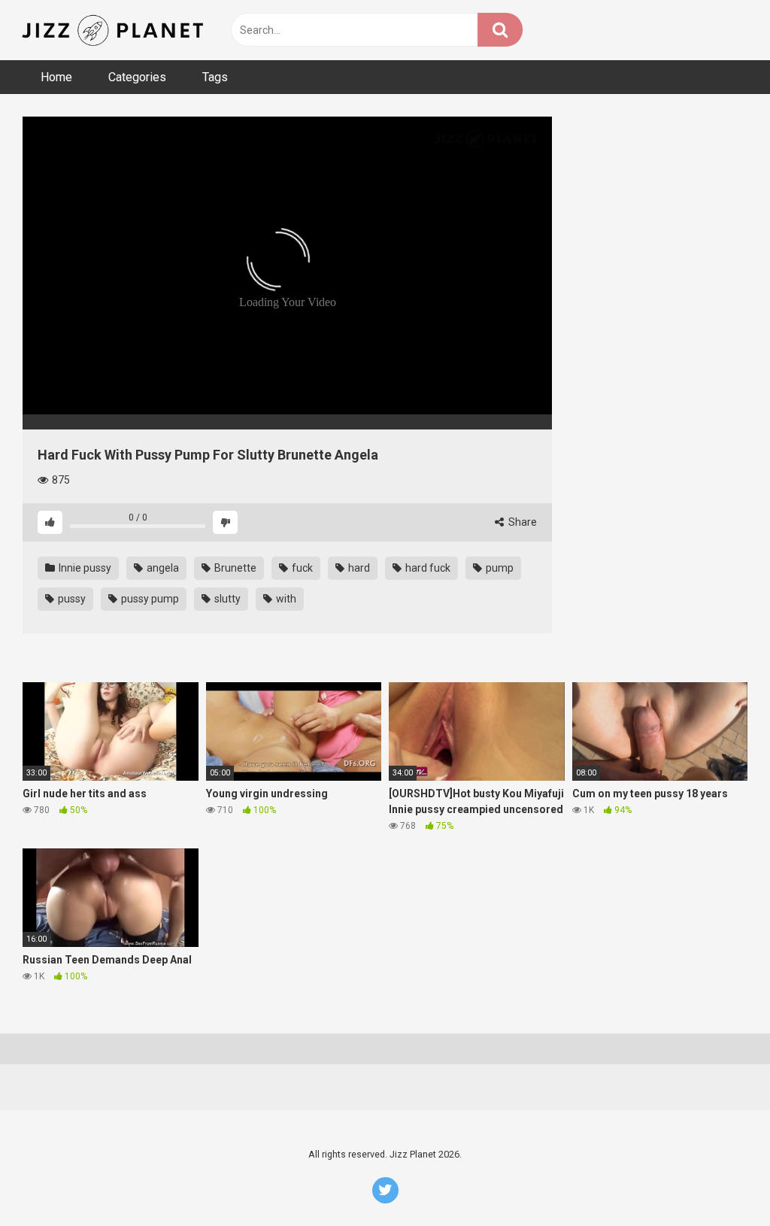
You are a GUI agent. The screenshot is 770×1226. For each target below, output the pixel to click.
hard (358, 568)
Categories (137, 77)
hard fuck (426, 568)
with (285, 599)
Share (521, 522)
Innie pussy (83, 568)
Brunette (234, 568)
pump (499, 568)
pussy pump (149, 599)
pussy (71, 599)
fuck (301, 568)
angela (161, 568)
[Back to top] (719, 1180)
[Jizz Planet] (115, 30)
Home (56, 77)
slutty (226, 599)
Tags (215, 77)
